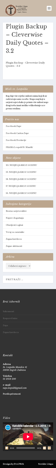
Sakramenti (8, 311)
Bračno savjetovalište (16, 211)
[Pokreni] (6, 447)
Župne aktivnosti (14, 246)
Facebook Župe (13, 126)
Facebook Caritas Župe (17, 133)
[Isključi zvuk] (44, 447)
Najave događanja (15, 218)
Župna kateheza (14, 239)
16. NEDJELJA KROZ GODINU (21, 193)
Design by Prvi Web (13, 464)
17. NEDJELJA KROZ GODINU (21, 186)
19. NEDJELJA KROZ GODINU (21, 172)
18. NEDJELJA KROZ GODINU (21, 179)
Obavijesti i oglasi (14, 225)
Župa (5, 325)
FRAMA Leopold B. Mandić (19, 147)
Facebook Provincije (16, 140)
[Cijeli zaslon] (49, 447)
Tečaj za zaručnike (15, 232)
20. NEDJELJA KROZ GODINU (21, 165)
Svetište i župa (45, 464)
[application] (28, 436)
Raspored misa (10, 318)
